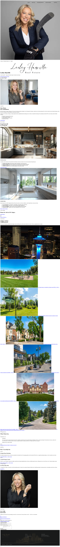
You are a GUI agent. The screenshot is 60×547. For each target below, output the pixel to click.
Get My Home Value (3, 167)
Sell (1, 522)
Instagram (1, 521)
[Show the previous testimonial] (0, 444)
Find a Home (7, 76)
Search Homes (48, 2)
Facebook (4, 521)
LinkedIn (8, 521)
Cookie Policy (10, 544)
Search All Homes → (3, 217)
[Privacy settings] (0, 546)
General (5, 522)
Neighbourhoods (40, 2)
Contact (55, 2)
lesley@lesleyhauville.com (44, 535)
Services (33, 2)
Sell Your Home (2, 76)
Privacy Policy (7, 544)
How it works (10, 456)
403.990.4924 (43, 534)
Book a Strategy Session (4, 208)
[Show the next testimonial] (1, 444)
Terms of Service (3, 544)
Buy (3, 522)
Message (1, 528)
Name (1, 523)
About (29, 2)
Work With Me (2, 120)
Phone (1, 525)
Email (1, 524)
